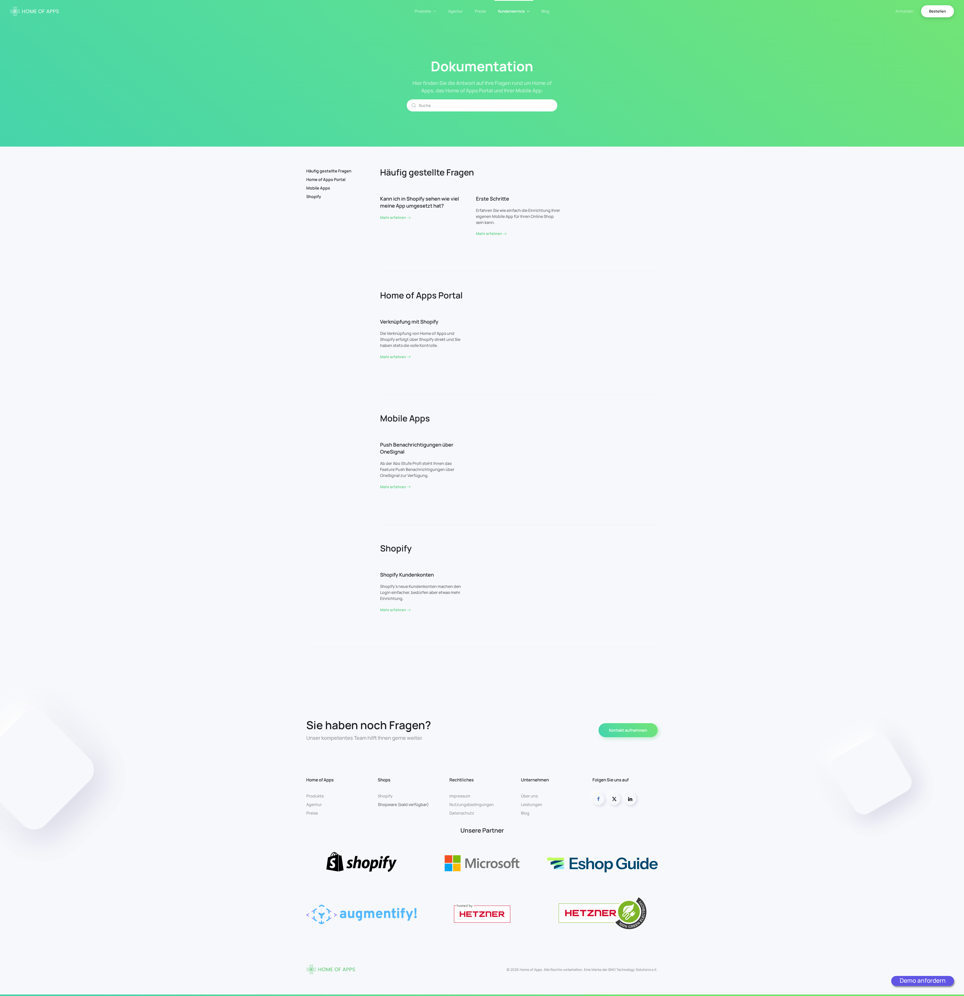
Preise (480, 11)
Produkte (315, 796)
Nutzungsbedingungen (471, 804)
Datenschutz (461, 813)
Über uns (529, 796)
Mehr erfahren (393, 217)
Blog (545, 11)
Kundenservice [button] (511, 11)
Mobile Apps (318, 188)
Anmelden (904, 11)
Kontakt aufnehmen (628, 730)
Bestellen (937, 11)
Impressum (459, 796)
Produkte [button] (423, 11)
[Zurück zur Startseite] (34, 11)
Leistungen (531, 804)
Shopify (313, 196)
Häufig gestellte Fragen (328, 171)
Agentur (455, 11)
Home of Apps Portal (325, 179)
